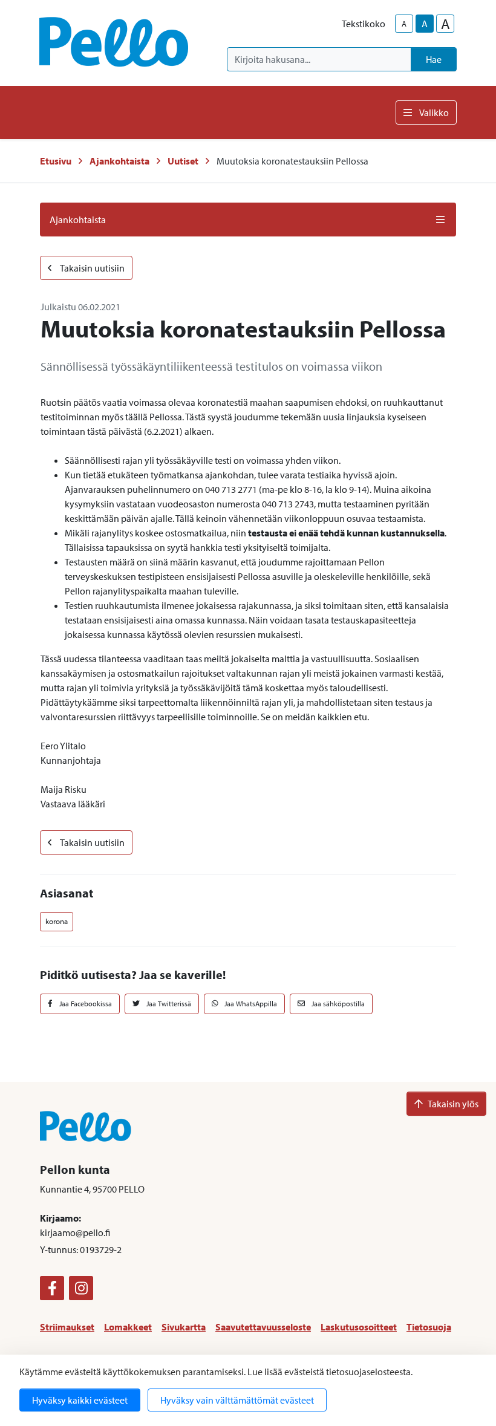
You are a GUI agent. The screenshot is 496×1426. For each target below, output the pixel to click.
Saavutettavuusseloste (263, 1327)
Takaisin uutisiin (92, 268)
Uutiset (183, 161)
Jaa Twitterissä (168, 1003)
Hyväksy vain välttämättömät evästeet (237, 1400)
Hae (434, 59)
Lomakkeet (128, 1327)
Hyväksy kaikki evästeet (80, 1400)
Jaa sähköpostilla (337, 1003)
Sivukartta (184, 1327)
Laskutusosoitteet (359, 1327)
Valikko (434, 112)
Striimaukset (67, 1327)
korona (56, 921)
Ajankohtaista (119, 161)
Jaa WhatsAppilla (250, 1003)
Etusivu (55, 161)
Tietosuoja (428, 1327)
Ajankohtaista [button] (78, 219)
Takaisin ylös (453, 1104)
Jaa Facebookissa (84, 1003)
